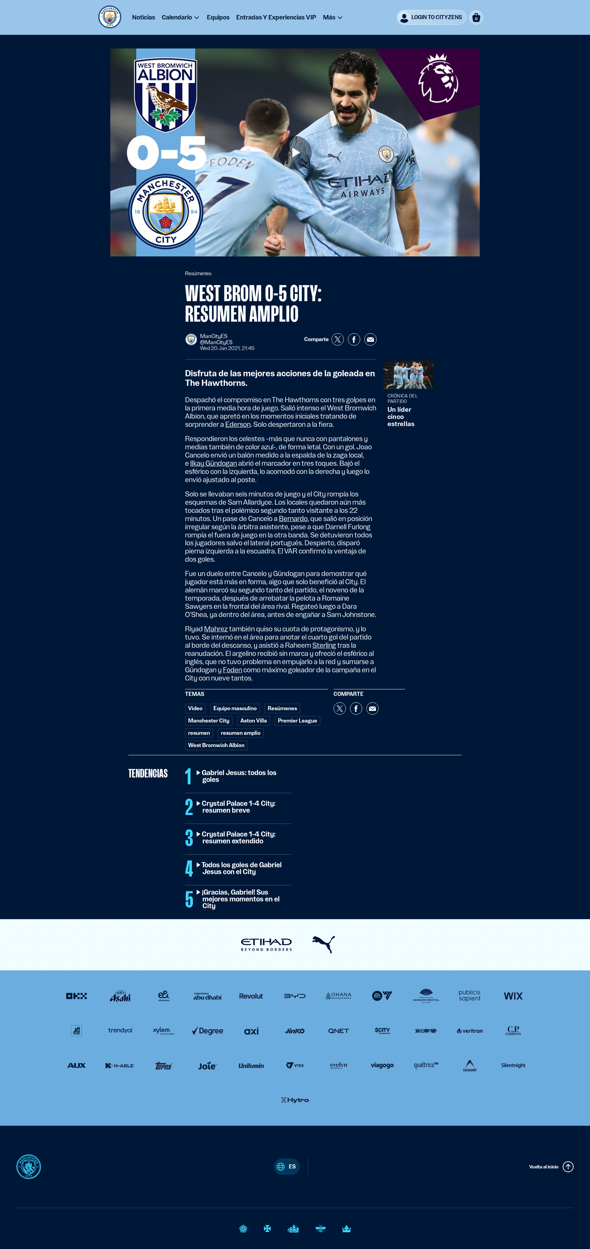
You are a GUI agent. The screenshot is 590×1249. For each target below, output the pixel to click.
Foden (232, 670)
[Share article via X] (338, 339)
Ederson (238, 424)
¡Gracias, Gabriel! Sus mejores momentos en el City (241, 899)
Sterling (324, 645)
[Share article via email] (370, 339)
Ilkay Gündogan (213, 463)
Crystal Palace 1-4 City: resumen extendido (239, 838)
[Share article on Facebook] (354, 339)
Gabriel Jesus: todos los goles (239, 776)
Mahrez (216, 629)
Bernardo (293, 518)
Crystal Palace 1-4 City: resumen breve (239, 807)
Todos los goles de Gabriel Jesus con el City (242, 868)
